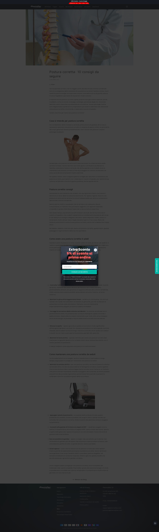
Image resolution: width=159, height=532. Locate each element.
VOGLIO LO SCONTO (79, 272)
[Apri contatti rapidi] (155, 523)
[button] (157, 266)
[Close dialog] (95, 250)
